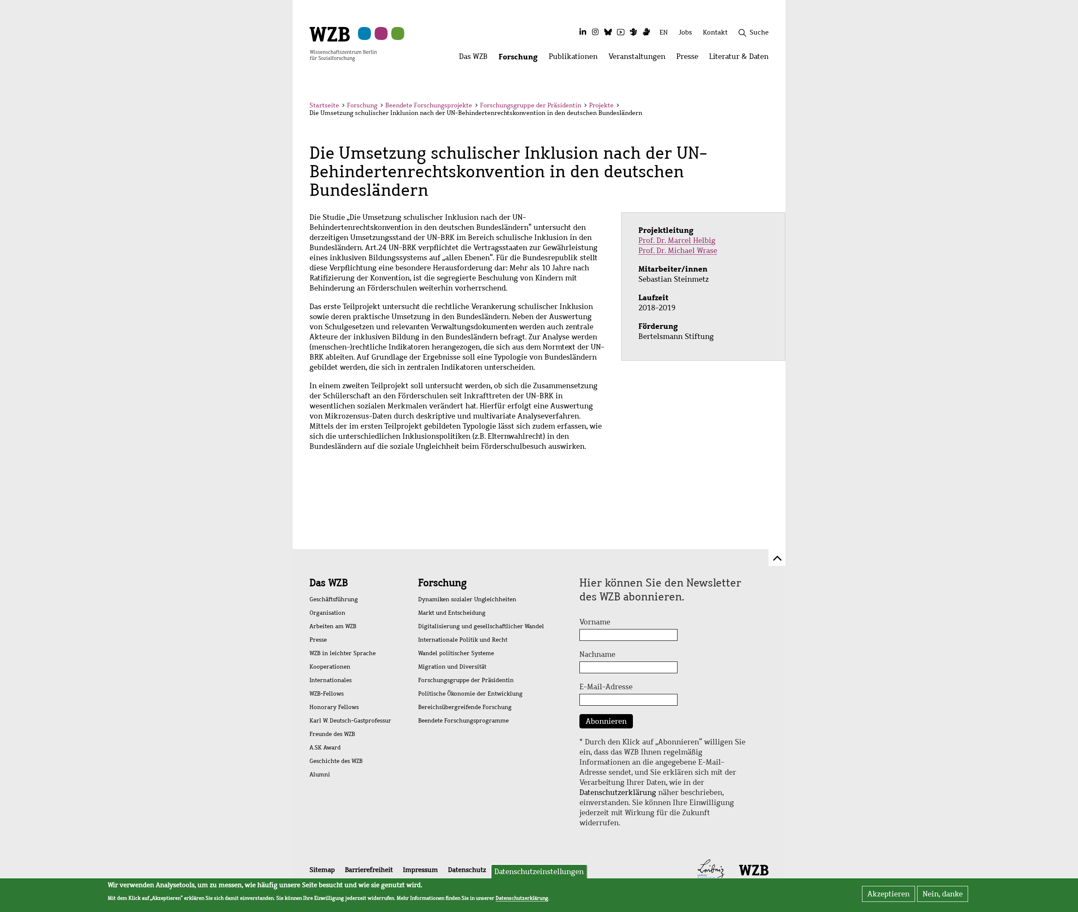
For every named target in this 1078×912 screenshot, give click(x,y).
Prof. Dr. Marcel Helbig (676, 240)
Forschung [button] (521, 59)
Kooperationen (330, 667)
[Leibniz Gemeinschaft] (711, 869)
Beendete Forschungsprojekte (428, 105)
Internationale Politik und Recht (462, 640)
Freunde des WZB (332, 734)
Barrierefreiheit (369, 869)
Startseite (324, 105)
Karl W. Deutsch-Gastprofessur (350, 721)
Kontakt (715, 32)
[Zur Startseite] (343, 43)
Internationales (331, 680)
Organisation (327, 613)
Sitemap (322, 869)
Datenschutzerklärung (617, 792)
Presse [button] (690, 59)
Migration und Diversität (452, 667)
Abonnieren (606, 721)
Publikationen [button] (576, 59)
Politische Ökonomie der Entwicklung (470, 694)
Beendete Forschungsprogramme (463, 721)
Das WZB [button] (476, 59)
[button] (770, 106)
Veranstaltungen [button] (639, 59)
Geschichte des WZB (336, 761)
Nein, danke (943, 894)
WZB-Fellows (327, 694)
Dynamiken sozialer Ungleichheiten (467, 599)
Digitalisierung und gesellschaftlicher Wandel (481, 626)
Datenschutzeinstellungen (539, 872)
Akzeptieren (888, 894)
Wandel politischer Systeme (456, 653)
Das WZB (329, 582)
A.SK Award (325, 748)
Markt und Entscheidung (452, 613)
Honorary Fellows (334, 707)
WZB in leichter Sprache (343, 653)
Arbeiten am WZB (333, 626)
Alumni (320, 775)
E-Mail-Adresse (605, 687)
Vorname (594, 622)
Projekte (601, 105)
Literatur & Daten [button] (741, 59)
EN (663, 32)
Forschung (362, 105)
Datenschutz (467, 869)
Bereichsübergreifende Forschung (465, 707)
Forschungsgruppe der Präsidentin (530, 105)
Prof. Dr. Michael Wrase (677, 250)
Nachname (597, 654)
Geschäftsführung (334, 599)
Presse (318, 640)
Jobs (685, 32)
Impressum (420, 869)
